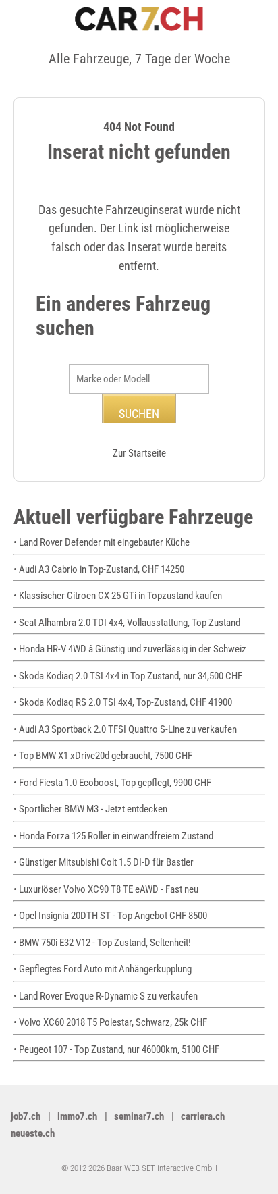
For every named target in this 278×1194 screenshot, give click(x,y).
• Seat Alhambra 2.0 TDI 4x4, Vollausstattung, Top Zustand (126, 623)
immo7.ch (77, 1116)
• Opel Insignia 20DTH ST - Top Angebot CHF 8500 (110, 916)
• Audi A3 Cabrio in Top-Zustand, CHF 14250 (98, 569)
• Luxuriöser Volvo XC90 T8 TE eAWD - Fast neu (105, 889)
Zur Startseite (139, 453)
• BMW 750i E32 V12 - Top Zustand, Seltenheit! (102, 943)
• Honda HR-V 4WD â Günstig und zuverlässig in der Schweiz (129, 649)
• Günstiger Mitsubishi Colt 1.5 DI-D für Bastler (105, 862)
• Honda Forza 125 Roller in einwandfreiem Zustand (113, 836)
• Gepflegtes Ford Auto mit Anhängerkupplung (104, 969)
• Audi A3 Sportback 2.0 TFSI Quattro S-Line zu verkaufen (125, 729)
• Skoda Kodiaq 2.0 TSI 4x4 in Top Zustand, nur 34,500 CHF (127, 676)
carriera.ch (203, 1116)
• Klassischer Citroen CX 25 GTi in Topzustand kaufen (117, 596)
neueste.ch (33, 1133)
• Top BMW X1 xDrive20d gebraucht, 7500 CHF (102, 756)
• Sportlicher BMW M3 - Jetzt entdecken (90, 809)
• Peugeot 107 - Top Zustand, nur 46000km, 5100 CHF (116, 1049)
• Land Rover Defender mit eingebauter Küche (101, 542)
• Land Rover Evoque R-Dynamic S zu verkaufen (105, 996)
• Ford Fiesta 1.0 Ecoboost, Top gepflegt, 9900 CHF (112, 783)
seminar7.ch (139, 1116)
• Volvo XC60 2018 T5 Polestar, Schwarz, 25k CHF (110, 1022)
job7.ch (25, 1116)
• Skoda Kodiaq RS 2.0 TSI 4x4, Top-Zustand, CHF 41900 (122, 702)
